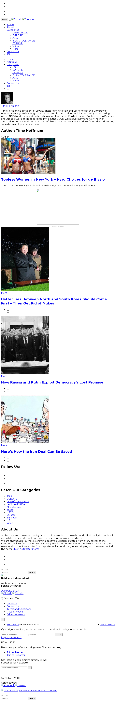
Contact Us (13, 51)
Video (15, 46)
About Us (12, 27)
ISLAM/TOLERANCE (23, 40)
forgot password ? (11, 637)
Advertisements (16, 614)
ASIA (15, 38)
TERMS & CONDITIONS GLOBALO (38, 690)
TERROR (17, 43)
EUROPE (17, 35)
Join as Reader (15, 652)
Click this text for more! (26, 549)
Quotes (11, 515)
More (15, 48)
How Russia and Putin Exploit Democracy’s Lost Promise (52, 382)
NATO (10, 512)
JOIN (9, 54)
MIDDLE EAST (15, 507)
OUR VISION (11, 690)
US (14, 67)
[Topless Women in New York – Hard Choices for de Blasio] (28, 173)
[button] (8, 685)
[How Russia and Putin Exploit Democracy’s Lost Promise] (25, 373)
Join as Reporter (16, 655)
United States (20, 32)
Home (10, 24)
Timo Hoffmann (10, 106)
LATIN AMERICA (16, 504)
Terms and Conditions (19, 609)
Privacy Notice (15, 611)
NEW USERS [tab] (107, 624)
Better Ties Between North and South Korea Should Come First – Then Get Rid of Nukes (54, 301)
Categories (13, 30)
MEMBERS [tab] (13, 624)
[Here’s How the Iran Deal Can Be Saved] (25, 442)
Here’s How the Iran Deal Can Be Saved (36, 451)
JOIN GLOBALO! (10, 590)
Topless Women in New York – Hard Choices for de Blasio (53, 179)
